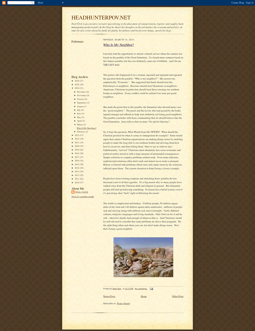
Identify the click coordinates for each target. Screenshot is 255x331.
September (82, 102)
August (80, 106)
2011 (77, 178)
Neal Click (81, 192)
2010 (77, 182)
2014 (77, 167)
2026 (77, 80)
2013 (77, 171)
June (79, 113)
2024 (77, 88)
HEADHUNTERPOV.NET (101, 17)
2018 (77, 153)
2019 (77, 149)
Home (144, 296)
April (79, 120)
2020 (77, 146)
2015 (77, 164)
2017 (77, 157)
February (81, 131)
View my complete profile (82, 196)
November (82, 95)
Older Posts (178, 296)
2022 (77, 138)
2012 (77, 175)
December (81, 91)
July (79, 109)
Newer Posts (109, 296)
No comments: (141, 289)
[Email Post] (151, 289)
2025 (77, 84)
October (81, 99)
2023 (77, 135)
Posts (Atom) (123, 303)
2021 (77, 142)
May (79, 117)
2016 (77, 160)
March (80, 124)
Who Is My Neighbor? (86, 128)
